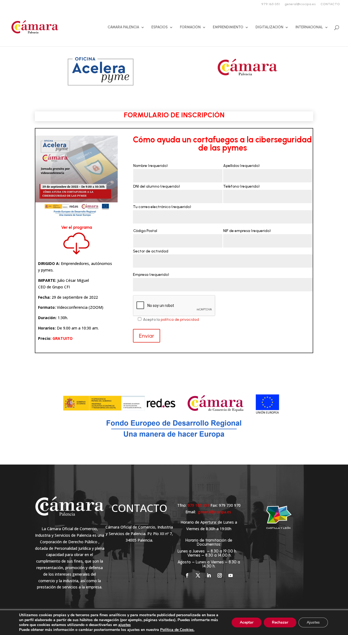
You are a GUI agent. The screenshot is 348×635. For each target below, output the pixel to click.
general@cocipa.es (300, 4)
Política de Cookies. (177, 629)
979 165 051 (270, 4)
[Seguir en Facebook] (187, 575)
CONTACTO (330, 4)
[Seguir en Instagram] (219, 575)
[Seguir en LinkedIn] (208, 575)
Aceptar (246, 622)
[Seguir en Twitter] (198, 575)
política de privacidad (180, 319)
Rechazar (280, 622)
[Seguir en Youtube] (230, 575)
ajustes (124, 624)
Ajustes (313, 622)
